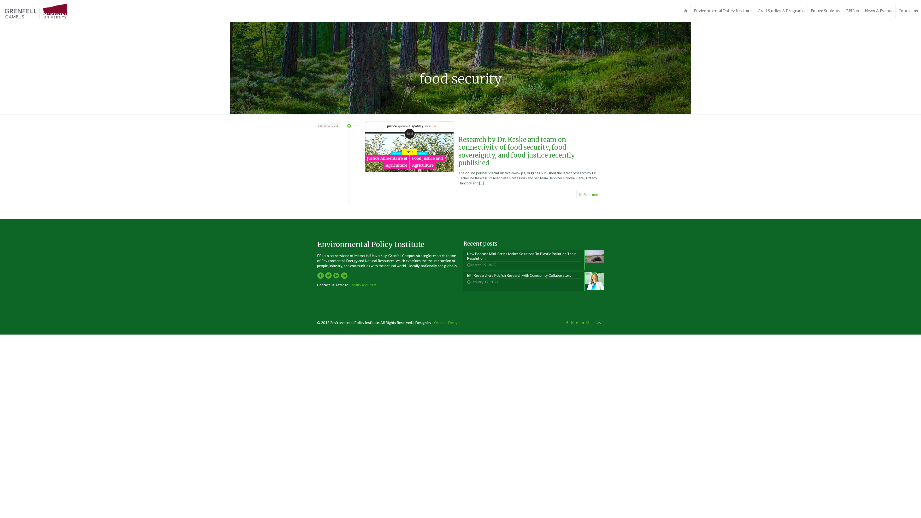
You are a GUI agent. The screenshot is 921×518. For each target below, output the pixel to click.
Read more (591, 194)
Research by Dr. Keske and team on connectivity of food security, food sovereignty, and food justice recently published (516, 151)
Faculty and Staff (363, 285)
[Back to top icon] (599, 323)
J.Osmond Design (446, 322)
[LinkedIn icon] (582, 322)
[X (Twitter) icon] (572, 322)
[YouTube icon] (577, 322)
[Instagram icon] (587, 322)
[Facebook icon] (567, 322)
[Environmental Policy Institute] (36, 11)
